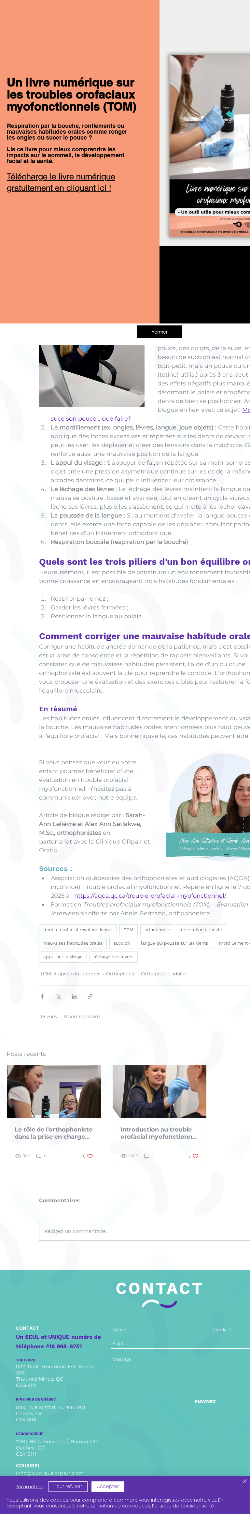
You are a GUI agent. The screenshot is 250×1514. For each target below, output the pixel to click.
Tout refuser (68, 1486)
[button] (159, 331)
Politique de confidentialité (183, 1506)
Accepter (108, 1486)
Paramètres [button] (29, 1486)
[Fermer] (245, 1482)
